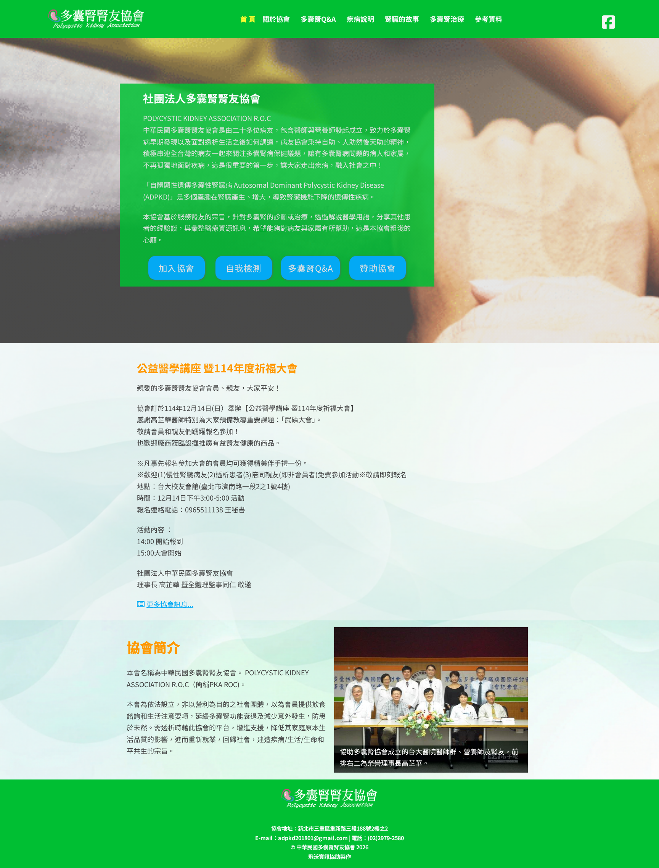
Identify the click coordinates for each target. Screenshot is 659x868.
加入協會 (176, 268)
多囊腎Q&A (310, 268)
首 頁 (248, 19)
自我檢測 (244, 268)
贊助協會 (377, 268)
